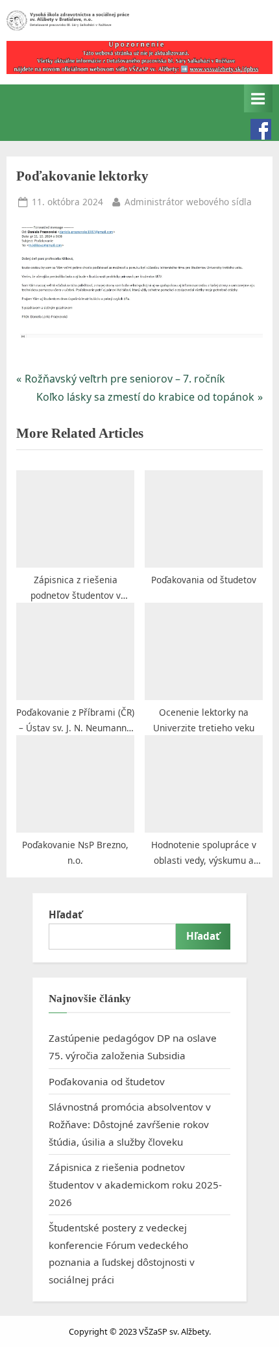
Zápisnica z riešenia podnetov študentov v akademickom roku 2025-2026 (135, 1184)
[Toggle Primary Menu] (258, 98)
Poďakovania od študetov (107, 1081)
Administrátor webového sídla (188, 201)
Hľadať (65, 914)
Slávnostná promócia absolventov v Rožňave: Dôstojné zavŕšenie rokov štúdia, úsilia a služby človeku (130, 1124)
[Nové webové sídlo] (139, 57)
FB (261, 129)
